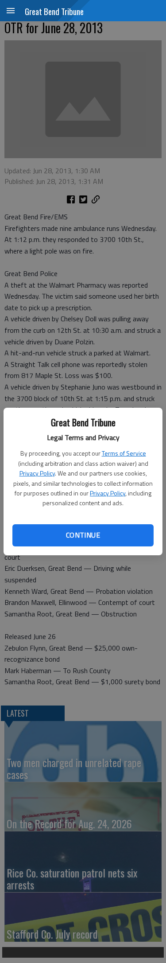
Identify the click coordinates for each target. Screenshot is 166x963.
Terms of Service (124, 453)
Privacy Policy (37, 473)
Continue (83, 535)
